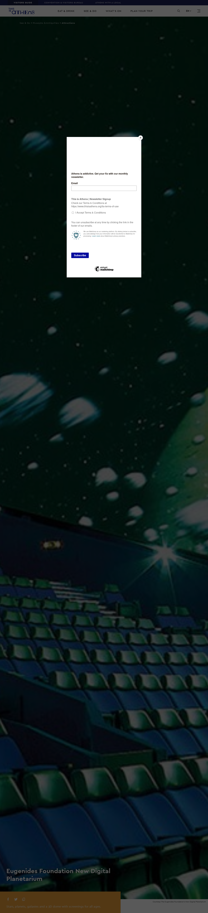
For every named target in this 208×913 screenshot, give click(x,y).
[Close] (140, 137)
